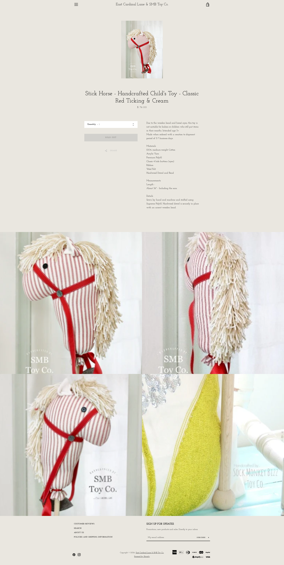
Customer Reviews (84, 524)
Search (78, 528)
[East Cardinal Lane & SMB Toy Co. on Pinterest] (73, 554)
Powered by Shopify (142, 556)
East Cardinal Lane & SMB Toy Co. (142, 4)
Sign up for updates (160, 524)
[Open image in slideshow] (142, 49)
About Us (79, 533)
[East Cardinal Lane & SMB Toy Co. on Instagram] (79, 554)
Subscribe (201, 537)
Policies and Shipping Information (93, 537)
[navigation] (76, 4)
